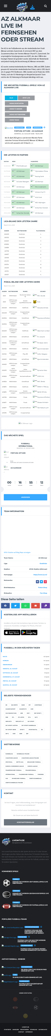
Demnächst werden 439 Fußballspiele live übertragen (30, 882)
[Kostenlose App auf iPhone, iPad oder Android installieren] (32, 8)
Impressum (29, 1032)
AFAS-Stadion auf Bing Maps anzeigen (17, 552)
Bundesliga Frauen (23, 753)
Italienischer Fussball (26, 774)
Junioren (41, 774)
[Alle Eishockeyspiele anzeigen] (6, 894)
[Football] (15, 1007)
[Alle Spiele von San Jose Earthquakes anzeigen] (12, 927)
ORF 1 (28, 713)
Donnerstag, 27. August (11, 677)
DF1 (30, 705)
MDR (32, 709)
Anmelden (15, 1029)
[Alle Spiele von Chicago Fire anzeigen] (9, 937)
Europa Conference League (15, 766)
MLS (7, 778)
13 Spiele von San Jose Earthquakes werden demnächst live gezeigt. (34, 931)
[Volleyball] (25, 1016)
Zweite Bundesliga (35, 778)
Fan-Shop (43, 593)
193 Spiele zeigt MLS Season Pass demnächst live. (33, 970)
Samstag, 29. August (10, 685)
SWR (14, 733)
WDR (20, 733)
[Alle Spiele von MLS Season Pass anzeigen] (11, 967)
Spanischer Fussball (19, 778)
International (19, 127)
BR (6, 705)
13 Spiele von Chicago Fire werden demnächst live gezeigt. (32, 941)
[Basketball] (15, 999)
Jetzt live (26, 98)
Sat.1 (36, 717)
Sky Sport (31, 721)
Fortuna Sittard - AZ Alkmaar (28, 131)
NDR (21, 713)
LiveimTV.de (25, 1027)
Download (33, 1029)
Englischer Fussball (34, 762)
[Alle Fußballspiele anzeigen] (6, 883)
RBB (7, 717)
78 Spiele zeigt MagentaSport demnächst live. (31, 984)
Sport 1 (22, 729)
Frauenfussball (31, 770)
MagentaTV (23, 709)
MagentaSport (10, 709)
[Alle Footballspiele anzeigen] (6, 906)
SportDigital (37, 127)
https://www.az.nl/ (40, 575)
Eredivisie (43, 563)
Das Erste (14, 705)
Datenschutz (43, 1029)
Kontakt (21, 1032)
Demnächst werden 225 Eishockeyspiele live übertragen (30, 894)
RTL (13, 717)
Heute (5, 656)
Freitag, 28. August (9, 681)
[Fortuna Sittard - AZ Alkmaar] (9, 128)
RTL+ (29, 717)
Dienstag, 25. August (10, 668)
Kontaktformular (25, 822)
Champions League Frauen (30, 758)
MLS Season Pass (11, 713)
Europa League (32, 766)
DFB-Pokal (9, 762)
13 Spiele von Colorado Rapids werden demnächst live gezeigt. (34, 949)
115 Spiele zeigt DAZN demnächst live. (27, 977)
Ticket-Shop (42, 587)
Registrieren (24, 1029)
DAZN (28, 127)
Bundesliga (9, 753)
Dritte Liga (19, 762)
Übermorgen (7, 664)
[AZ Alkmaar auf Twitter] (41, 581)
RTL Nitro (21, 717)
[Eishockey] (36, 999)
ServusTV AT (20, 721)
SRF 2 (7, 733)
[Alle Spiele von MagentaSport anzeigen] (10, 981)
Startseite (7, 1029)
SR (42, 729)
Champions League (12, 758)
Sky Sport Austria (12, 725)
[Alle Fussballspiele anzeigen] (44, 127)
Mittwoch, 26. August (10, 673)
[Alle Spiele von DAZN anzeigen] (6, 975)
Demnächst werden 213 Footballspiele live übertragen (30, 905)
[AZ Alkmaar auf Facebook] (37, 581)
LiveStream (38, 705)
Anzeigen (25, 497)
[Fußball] (36, 1007)
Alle (11, 98)
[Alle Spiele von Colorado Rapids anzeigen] (10, 946)
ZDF (27, 733)
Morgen (6, 660)
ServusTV (9, 721)
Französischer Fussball (14, 770)
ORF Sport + (38, 713)
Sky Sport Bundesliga (29, 725)
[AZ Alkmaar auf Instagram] (45, 581)
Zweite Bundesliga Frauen (14, 782)
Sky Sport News (11, 729)
